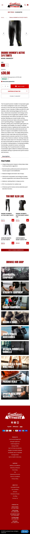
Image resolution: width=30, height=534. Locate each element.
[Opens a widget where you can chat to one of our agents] (25, 531)
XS (3, 65)
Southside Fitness (15, 487)
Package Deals (15, 454)
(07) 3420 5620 (15, 515)
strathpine (15, 510)
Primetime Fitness (15, 494)
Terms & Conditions (15, 476)
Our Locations (15, 489)
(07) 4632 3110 (15, 519)
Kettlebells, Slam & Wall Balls (15, 452)
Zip (15, 472)
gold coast (15, 507)
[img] (15, 274)
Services (15, 491)
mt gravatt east (15, 514)
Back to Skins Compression (16, 250)
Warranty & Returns (15, 467)
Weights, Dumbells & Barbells (15, 450)
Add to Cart (21, 86)
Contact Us (15, 498)
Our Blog (15, 496)
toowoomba (15, 517)
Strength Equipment (15, 441)
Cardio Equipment (15, 443)
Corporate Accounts (15, 474)
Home (2, 17)
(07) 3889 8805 (15, 512)
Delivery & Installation (15, 465)
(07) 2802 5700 (15, 522)
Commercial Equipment (15, 439)
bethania (15, 521)
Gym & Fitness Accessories (15, 448)
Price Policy (15, 470)
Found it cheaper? (15, 96)
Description (6, 156)
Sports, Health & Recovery (15, 457)
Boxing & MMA (15, 446)
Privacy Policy (15, 478)
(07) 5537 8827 (15, 508)
